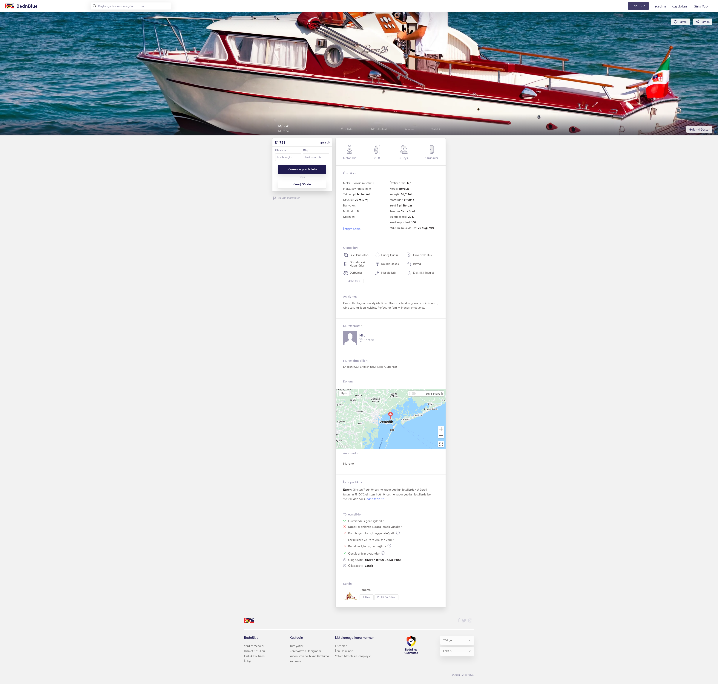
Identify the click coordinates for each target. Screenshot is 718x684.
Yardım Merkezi (254, 646)
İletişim (367, 597)
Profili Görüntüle (386, 597)
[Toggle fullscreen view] (441, 444)
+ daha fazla (353, 280)
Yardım (660, 6)
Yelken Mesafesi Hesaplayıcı (353, 656)
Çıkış (305, 150)
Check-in (280, 150)
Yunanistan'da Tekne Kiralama (309, 656)
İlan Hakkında (344, 651)
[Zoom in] (441, 429)
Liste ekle (341, 646)
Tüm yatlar (296, 646)
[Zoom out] (441, 436)
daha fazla (373, 499)
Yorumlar (295, 661)
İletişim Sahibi (352, 229)
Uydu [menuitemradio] (344, 393)
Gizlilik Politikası (254, 656)
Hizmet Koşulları (254, 651)
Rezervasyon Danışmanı (305, 651)
